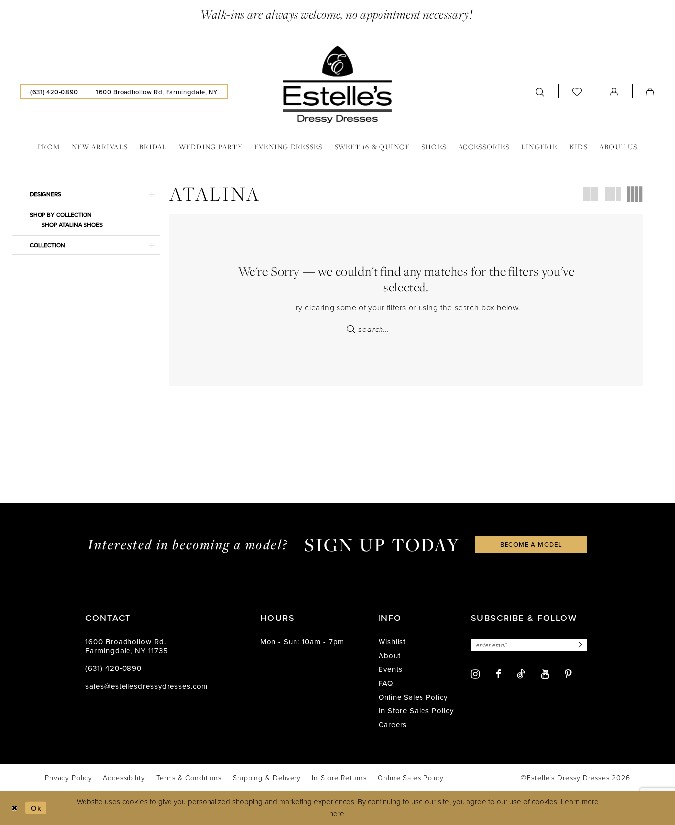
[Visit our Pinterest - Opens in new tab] (568, 674)
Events (391, 669)
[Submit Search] (352, 329)
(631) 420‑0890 (113, 668)
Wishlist (392, 641)
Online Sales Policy (413, 697)
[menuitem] (54, 91)
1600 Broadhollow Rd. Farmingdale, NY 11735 (126, 646)
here (336, 813)
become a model (531, 544)
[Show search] (540, 91)
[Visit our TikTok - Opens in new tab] (521, 674)
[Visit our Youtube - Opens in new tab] (545, 674)
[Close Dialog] (14, 808)
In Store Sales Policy (416, 710)
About (390, 655)
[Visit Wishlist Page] (577, 92)
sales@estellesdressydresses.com (146, 686)
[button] (614, 91)
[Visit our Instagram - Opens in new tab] (475, 674)
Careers (393, 724)
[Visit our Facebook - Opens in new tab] (498, 674)
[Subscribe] (578, 645)
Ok (36, 807)
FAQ (386, 683)
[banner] (337, 84)
